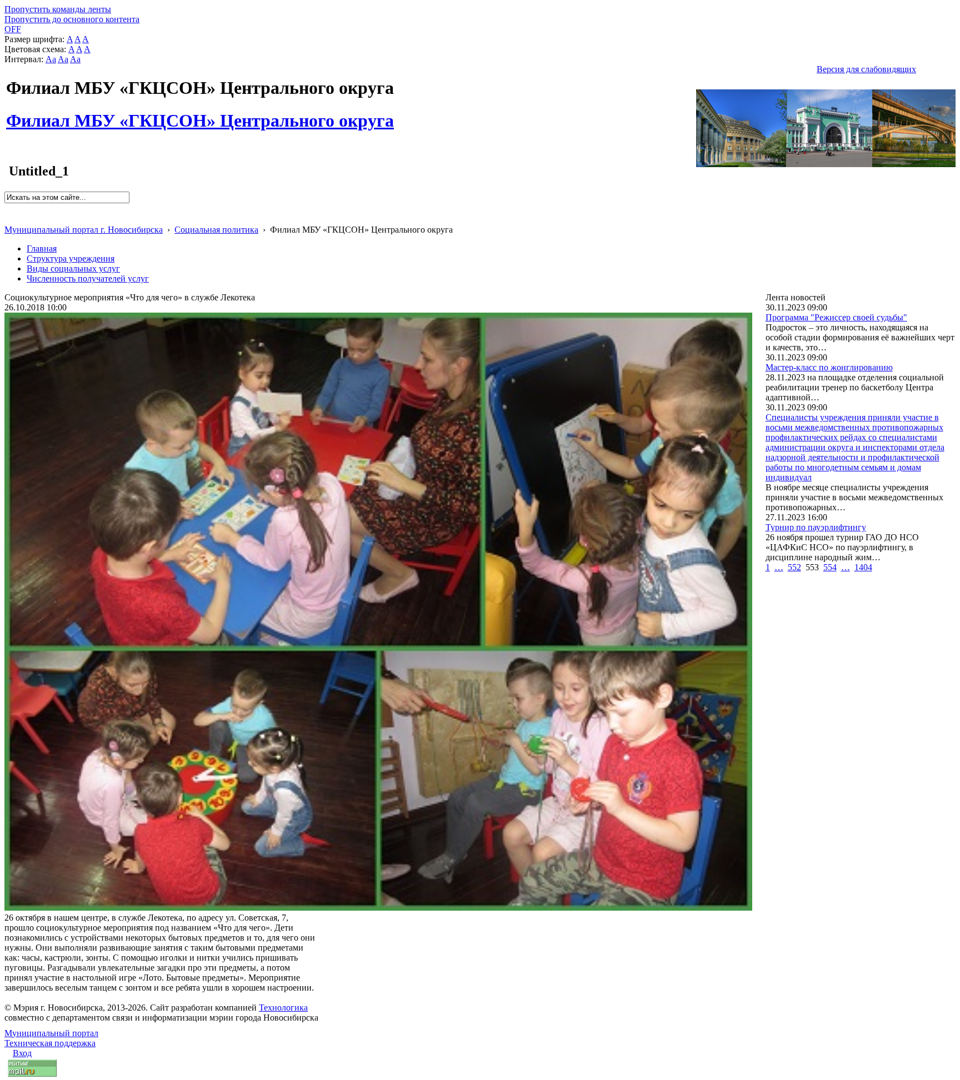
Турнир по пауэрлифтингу (816, 527)
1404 (863, 567)
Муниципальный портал (51, 1033)
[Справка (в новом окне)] (9, 218)
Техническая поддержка (50, 1043)
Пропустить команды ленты (57, 9)
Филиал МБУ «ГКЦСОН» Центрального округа (200, 114)
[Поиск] (8, 208)
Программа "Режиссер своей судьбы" (836, 317)
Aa (51, 59)
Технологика (283, 1007)
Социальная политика (216, 229)
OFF (12, 29)
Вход (22, 1053)
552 (794, 567)
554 (830, 567)
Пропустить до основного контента (71, 19)
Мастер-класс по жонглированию (829, 367)
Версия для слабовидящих (866, 69)
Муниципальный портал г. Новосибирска (83, 229)
